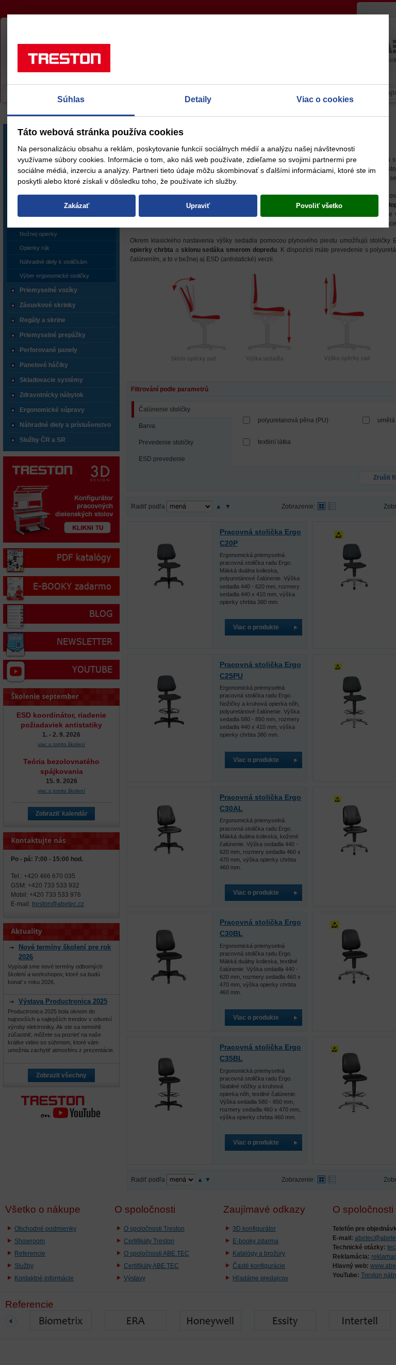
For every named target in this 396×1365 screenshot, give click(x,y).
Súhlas (71, 99)
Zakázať (76, 206)
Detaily (198, 99)
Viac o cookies (325, 99)
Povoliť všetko (319, 206)
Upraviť (198, 206)
